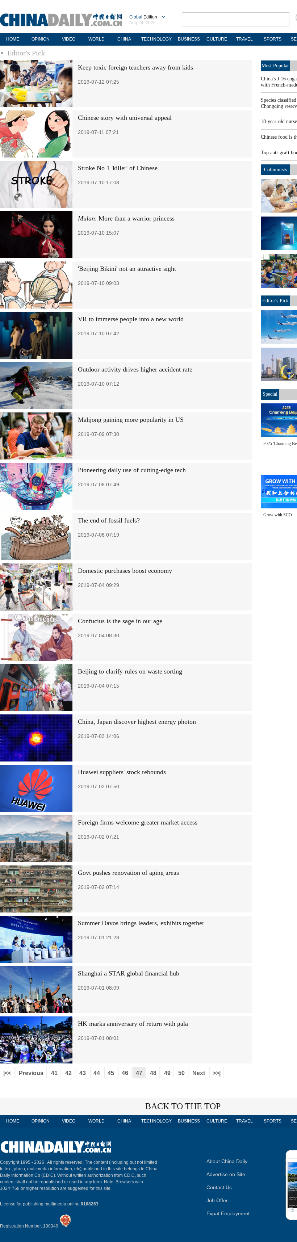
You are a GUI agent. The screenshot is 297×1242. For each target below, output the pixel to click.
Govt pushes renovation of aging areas (128, 872)
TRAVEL (244, 39)
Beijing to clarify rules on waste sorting (130, 671)
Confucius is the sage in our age (120, 621)
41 (54, 1073)
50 (181, 1073)
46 (125, 1073)
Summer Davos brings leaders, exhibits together (141, 923)
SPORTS (272, 39)
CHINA (124, 39)
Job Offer (217, 1200)
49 (167, 1073)
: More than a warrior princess (126, 218)
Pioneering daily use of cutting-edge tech (132, 470)
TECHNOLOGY (156, 39)
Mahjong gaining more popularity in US (131, 419)
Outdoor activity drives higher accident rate (135, 369)
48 (153, 1073)
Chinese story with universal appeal (125, 117)
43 (82, 1073)
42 (68, 1073)
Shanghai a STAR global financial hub (128, 973)
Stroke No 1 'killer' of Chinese (118, 168)
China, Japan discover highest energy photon (137, 721)
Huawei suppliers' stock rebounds (122, 772)
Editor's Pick (26, 53)
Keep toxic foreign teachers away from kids (135, 67)
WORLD (96, 39)
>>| (217, 1073)
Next (198, 1073)
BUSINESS (189, 39)
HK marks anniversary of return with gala (133, 1023)
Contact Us (219, 1187)
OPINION (41, 39)
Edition (143, 17)
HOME (12, 39)
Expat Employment (228, 1213)
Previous (31, 1073)
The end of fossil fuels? (109, 520)
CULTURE (216, 39)
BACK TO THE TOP (183, 1106)
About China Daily (226, 1161)
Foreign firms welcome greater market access (137, 822)
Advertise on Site (225, 1174)
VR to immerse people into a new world (131, 319)
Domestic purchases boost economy (125, 570)
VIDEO (68, 39)
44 (96, 1073)
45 (111, 1073)
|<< (7, 1073)
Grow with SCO (277, 514)
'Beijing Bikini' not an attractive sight (127, 268)
